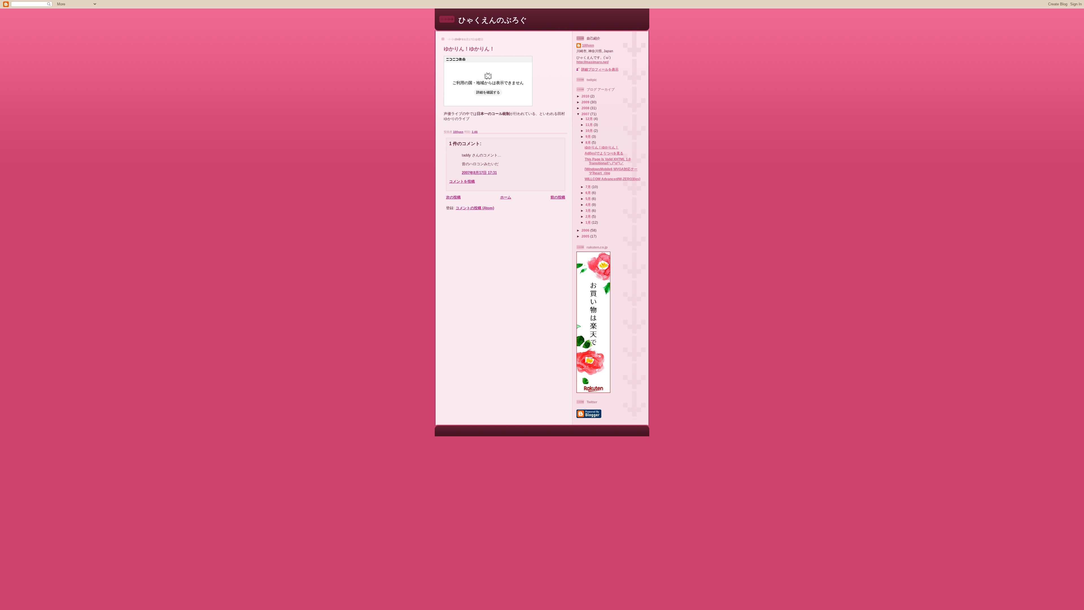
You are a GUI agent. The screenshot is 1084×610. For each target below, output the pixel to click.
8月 (588, 142)
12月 (589, 119)
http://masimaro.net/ (592, 62)
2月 (588, 216)
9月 (588, 136)
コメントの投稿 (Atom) (475, 208)
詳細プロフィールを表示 (600, 69)
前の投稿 (557, 197)
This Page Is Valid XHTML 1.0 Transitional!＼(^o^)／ (608, 161)
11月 (589, 125)
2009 (586, 102)
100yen (588, 45)
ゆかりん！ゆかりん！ (602, 147)
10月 (589, 130)
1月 (588, 222)
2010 (586, 96)
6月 (588, 193)
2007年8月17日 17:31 (479, 173)
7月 (588, 187)
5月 (588, 199)
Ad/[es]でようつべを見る (604, 153)
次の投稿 (453, 197)
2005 (586, 236)
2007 (586, 114)
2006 (586, 230)
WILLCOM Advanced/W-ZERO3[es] (612, 179)
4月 (588, 204)
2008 (586, 108)
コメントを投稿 (462, 181)
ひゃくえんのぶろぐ (492, 20)
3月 (588, 210)
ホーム (505, 197)
